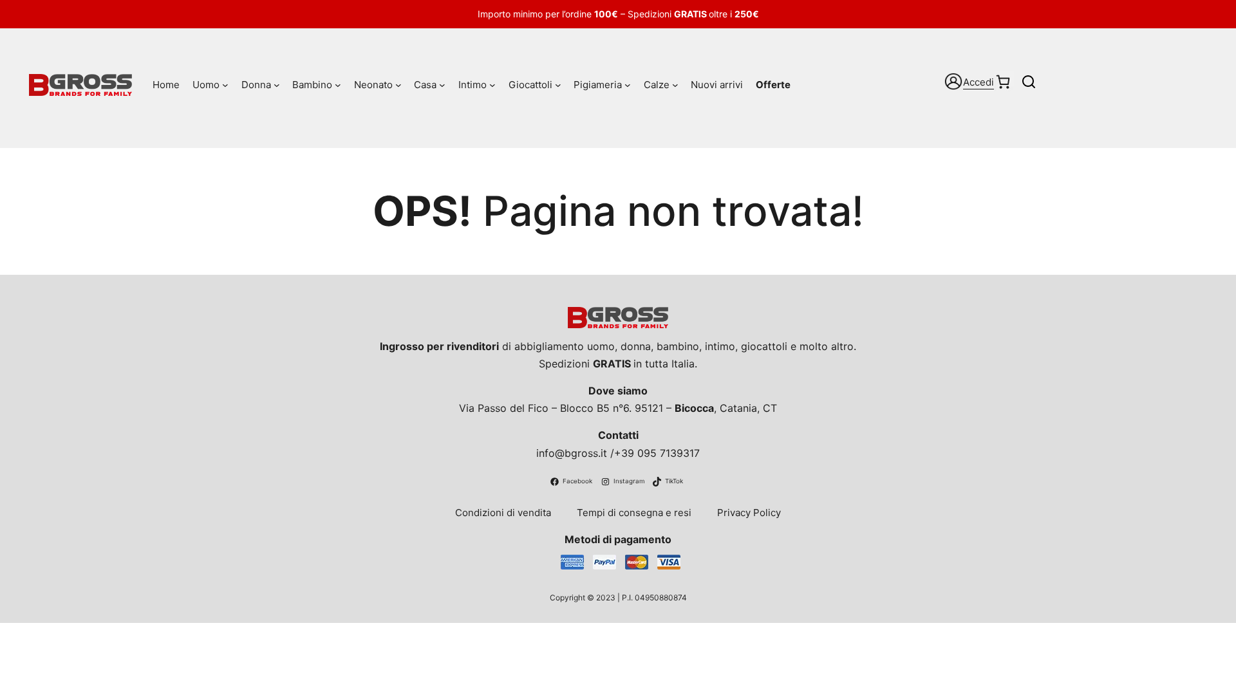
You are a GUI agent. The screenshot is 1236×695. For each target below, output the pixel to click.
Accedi (978, 82)
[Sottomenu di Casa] (442, 85)
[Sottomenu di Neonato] (398, 85)
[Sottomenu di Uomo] (225, 85)
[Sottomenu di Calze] (675, 85)
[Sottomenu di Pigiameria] (627, 85)
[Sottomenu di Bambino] (338, 85)
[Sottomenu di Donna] (277, 85)
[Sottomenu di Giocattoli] (558, 85)
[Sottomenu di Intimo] (492, 85)
